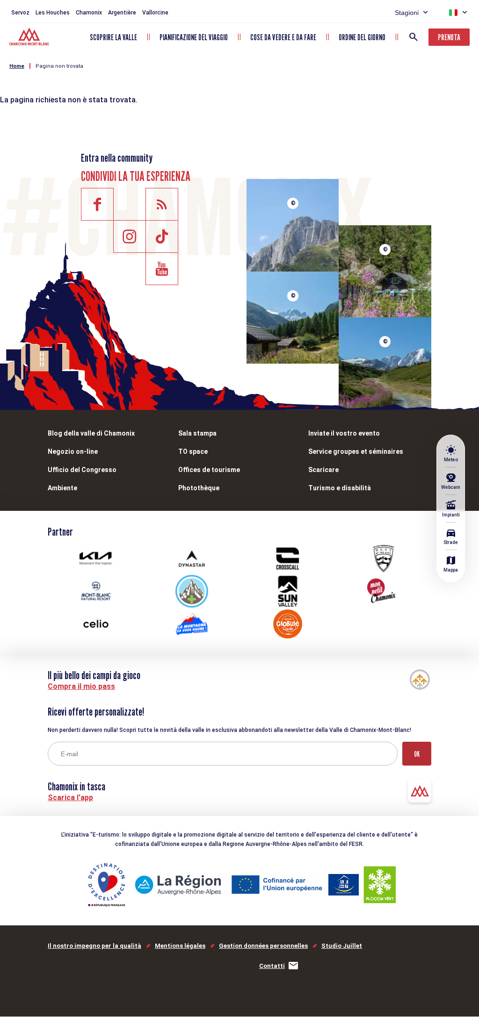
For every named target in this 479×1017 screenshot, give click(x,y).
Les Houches (53, 12)
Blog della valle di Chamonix (91, 433)
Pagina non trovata (59, 66)
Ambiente (62, 488)
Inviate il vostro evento (344, 433)
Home (16, 66)
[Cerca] (413, 37)
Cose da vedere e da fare (283, 37)
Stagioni (407, 12)
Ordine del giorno (362, 37)
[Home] (30, 38)
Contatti (272, 965)
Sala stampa (197, 433)
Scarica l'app (70, 797)
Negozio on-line (73, 451)
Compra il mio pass (81, 686)
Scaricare (323, 469)
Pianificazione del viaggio (194, 37)
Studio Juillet (341, 945)
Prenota (449, 37)
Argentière (122, 12)
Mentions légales (180, 945)
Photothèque (198, 488)
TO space (193, 451)
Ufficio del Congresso (82, 469)
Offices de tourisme (209, 469)
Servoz (20, 12)
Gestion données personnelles (263, 945)
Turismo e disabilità (339, 488)
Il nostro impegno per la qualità (94, 945)
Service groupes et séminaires (355, 451)
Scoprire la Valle (113, 37)
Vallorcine (155, 12)
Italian (453, 12)
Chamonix (89, 12)
